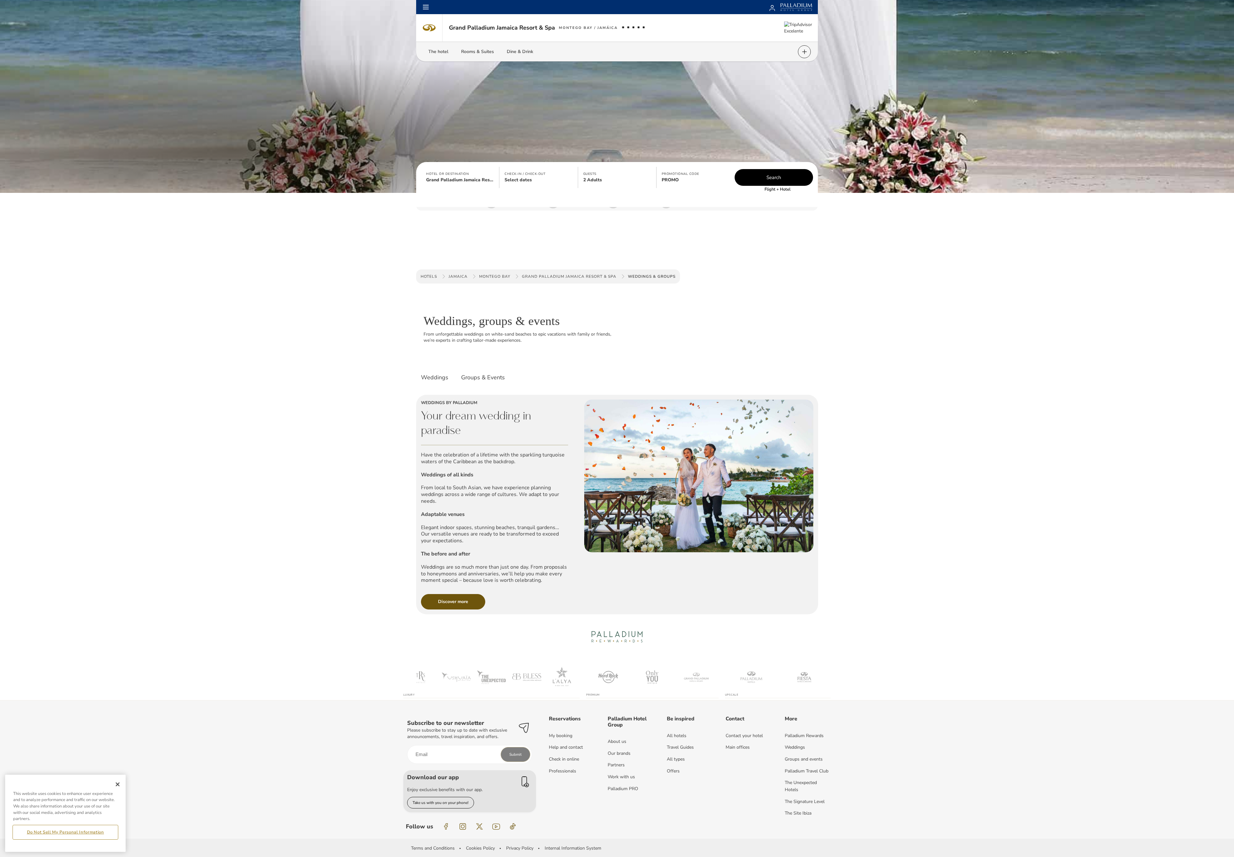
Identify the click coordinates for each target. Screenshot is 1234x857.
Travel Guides (680, 747)
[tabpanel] (617, 500)
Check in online (564, 759)
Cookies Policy (480, 848)
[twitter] (479, 826)
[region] (65, 813)
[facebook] (446, 826)
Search (773, 177)
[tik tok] (513, 826)
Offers (673, 771)
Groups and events (804, 759)
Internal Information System (573, 848)
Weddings (795, 747)
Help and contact (566, 747)
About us (617, 741)
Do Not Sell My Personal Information (65, 832)
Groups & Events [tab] (483, 377)
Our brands (619, 753)
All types (676, 759)
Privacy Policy (519, 848)
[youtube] (496, 826)
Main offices (738, 747)
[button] (460, 177)
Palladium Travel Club (806, 771)
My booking (560, 736)
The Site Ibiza (798, 813)
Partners (616, 765)
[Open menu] (426, 7)
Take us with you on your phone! (441, 802)
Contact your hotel (744, 736)
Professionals (562, 771)
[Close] (118, 784)
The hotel (438, 52)
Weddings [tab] (434, 377)
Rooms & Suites (477, 52)
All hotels (676, 736)
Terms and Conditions (433, 848)
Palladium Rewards (804, 736)
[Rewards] (772, 7)
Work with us (621, 777)
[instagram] (462, 826)
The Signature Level (805, 801)
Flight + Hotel (778, 189)
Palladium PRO (623, 789)
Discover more (453, 602)
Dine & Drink (520, 52)
